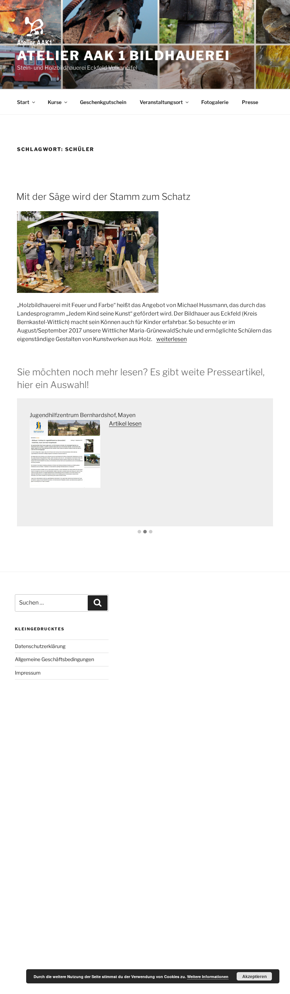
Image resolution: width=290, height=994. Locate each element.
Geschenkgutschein (103, 102)
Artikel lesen (125, 423)
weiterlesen (171, 339)
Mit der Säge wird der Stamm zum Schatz (103, 196)
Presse (250, 102)
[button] (139, 532)
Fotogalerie (214, 102)
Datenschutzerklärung (40, 646)
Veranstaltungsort (161, 102)
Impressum (28, 673)
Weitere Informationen (207, 976)
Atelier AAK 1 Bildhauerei (123, 55)
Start (23, 102)
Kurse (55, 102)
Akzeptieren (254, 976)
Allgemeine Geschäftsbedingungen (54, 659)
